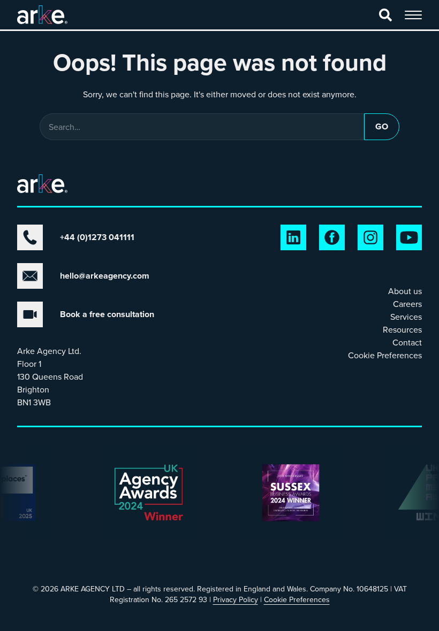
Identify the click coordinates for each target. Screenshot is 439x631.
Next (23, 505)
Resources (402, 329)
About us (405, 291)
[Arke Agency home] (42, 14)
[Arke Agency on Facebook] (332, 237)
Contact (407, 342)
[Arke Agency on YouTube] (409, 237)
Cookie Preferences (385, 355)
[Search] (385, 15)
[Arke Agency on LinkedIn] (293, 237)
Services (406, 316)
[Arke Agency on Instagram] (370, 237)
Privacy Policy (235, 599)
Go (381, 126)
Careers (407, 304)
